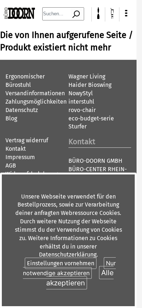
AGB (10, 165)
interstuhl (81, 101)
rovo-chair (82, 110)
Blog (11, 118)
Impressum (20, 157)
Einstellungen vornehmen (60, 263)
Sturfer (77, 126)
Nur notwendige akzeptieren (69, 268)
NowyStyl (80, 93)
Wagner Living (86, 76)
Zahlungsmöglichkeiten (36, 101)
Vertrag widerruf (26, 140)
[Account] (98, 17)
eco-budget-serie (91, 118)
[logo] (19, 17)
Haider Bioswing (89, 84)
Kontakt (15, 148)
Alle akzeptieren (80, 277)
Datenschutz (21, 110)
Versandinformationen (35, 93)
